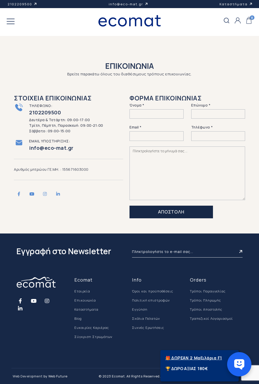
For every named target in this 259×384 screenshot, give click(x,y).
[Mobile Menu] (10, 22)
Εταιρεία (82, 291)
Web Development (28, 376)
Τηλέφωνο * (202, 127)
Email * (136, 127)
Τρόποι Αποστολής (206, 309)
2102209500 (20, 4)
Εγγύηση (139, 309)
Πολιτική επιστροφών (151, 300)
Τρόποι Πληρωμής (205, 300)
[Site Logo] (129, 20)
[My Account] (238, 21)
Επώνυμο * (201, 105)
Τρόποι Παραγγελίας (208, 291)
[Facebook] (19, 194)
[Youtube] (32, 194)
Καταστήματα (234, 4)
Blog (78, 318)
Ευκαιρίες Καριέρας (91, 327)
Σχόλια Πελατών (146, 318)
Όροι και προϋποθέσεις (152, 291)
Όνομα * (137, 105)
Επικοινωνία (85, 300)
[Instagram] (45, 194)
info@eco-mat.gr (126, 4)
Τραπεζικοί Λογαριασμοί (211, 318)
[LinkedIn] (58, 194)
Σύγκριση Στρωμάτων (93, 336)
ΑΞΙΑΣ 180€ (196, 368)
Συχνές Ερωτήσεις (148, 327)
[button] (226, 21)
